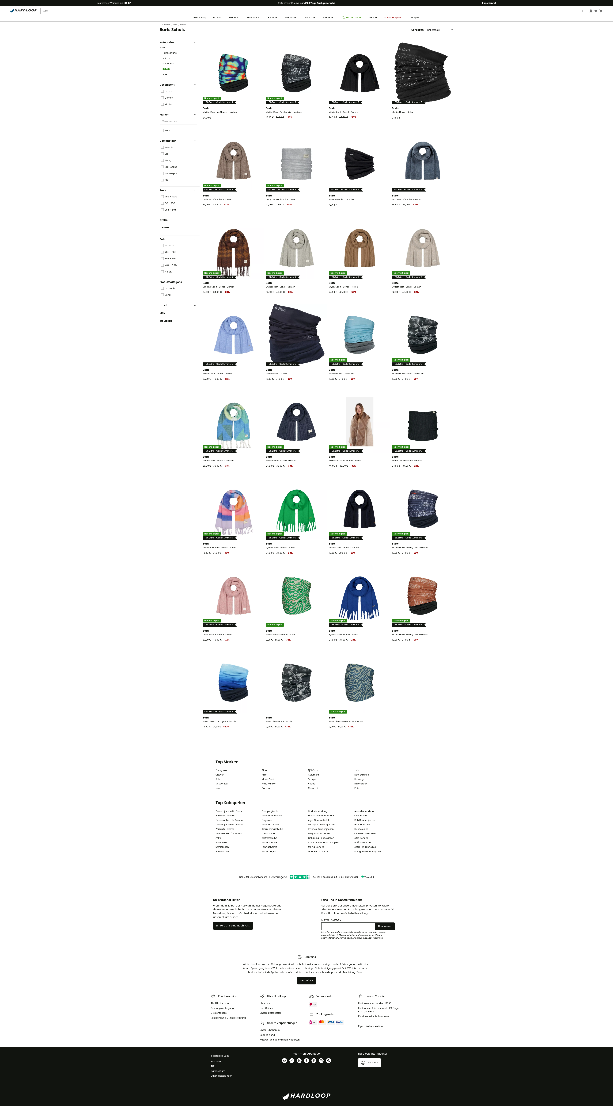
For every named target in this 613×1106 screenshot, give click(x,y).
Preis (163, 190)
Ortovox (220, 775)
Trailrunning (253, 18)
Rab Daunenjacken (364, 820)
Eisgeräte (267, 820)
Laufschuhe (268, 834)
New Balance (361, 775)
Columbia (313, 775)
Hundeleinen (361, 829)
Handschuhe (170, 53)
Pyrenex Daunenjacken (321, 829)
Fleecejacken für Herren (229, 834)
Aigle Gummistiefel (318, 820)
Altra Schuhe (361, 838)
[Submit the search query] (582, 11)
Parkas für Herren (225, 829)
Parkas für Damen (225, 816)
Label (163, 305)
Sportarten (328, 18)
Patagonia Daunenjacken (368, 851)
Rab (218, 779)
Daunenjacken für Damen (230, 811)
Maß (163, 313)
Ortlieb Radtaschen (365, 834)
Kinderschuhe (269, 842)
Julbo (357, 770)
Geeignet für (168, 141)
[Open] (195, 121)
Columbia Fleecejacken (321, 838)
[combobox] (179, 121)
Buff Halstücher (362, 842)
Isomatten (221, 842)
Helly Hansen (269, 784)
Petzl (356, 788)
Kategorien (167, 42)
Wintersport (290, 18)
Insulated (166, 321)
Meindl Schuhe (316, 847)
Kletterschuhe (269, 838)
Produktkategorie (171, 282)
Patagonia (221, 770)
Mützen (166, 58)
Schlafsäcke (222, 851)
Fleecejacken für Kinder (321, 816)
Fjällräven (313, 770)
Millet (264, 775)
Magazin (415, 18)
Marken (372, 18)
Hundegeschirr (362, 825)
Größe (164, 220)
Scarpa (312, 779)
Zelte (218, 838)
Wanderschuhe (270, 825)
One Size (165, 228)
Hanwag (358, 779)
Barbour (266, 788)
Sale (165, 74)
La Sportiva (221, 784)
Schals (166, 69)
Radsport (310, 18)
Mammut (313, 788)
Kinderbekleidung (317, 811)
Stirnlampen (222, 847)
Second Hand (353, 18)
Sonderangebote (393, 18)
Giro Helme (360, 816)
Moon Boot (268, 779)
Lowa (218, 788)
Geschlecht (167, 85)
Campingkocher (271, 811)
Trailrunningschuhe (272, 829)
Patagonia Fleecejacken (321, 825)
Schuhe (217, 18)
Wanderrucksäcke (272, 816)
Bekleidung (199, 18)
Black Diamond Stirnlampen (323, 842)
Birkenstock (360, 784)
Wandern (234, 18)
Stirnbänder (169, 64)
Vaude (311, 784)
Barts (175, 25)
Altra (264, 770)
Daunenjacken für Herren (229, 825)
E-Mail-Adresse (331, 919)
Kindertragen (269, 851)
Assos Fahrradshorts (365, 811)
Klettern (272, 18)
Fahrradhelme (269, 847)
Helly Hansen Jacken (319, 834)
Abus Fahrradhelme (365, 847)
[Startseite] (162, 25)
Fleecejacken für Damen (229, 820)
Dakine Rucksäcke (318, 851)
